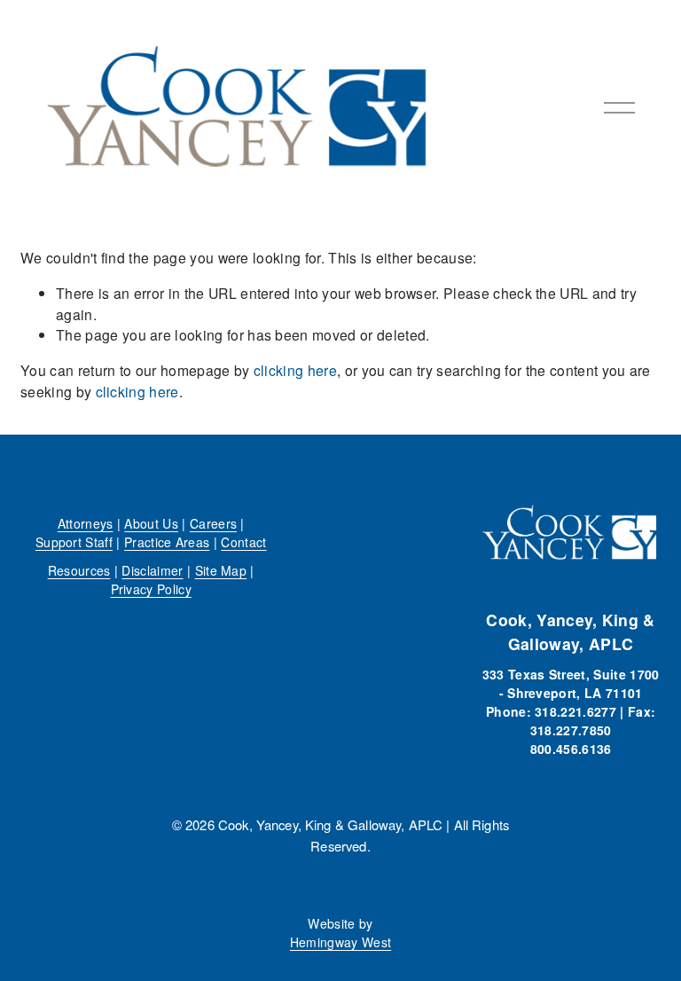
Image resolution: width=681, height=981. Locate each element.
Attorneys (86, 523)
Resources (79, 570)
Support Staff (74, 542)
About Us (151, 523)
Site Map (221, 570)
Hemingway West (340, 942)
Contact (243, 542)
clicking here (295, 370)
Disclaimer (152, 570)
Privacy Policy (151, 589)
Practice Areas (166, 542)
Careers (213, 523)
